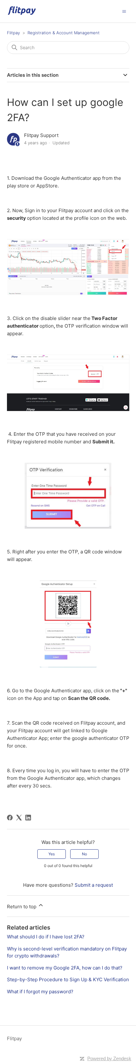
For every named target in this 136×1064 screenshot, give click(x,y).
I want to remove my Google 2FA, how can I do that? (64, 968)
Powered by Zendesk (109, 1058)
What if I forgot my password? (40, 992)
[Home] (22, 14)
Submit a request (94, 885)
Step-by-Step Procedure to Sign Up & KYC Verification (68, 979)
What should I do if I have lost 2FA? (45, 937)
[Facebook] (10, 817)
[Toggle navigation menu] (124, 11)
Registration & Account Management (64, 32)
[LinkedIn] (28, 817)
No (84, 854)
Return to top (22, 907)
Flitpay (13, 32)
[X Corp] (19, 817)
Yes (51, 854)
